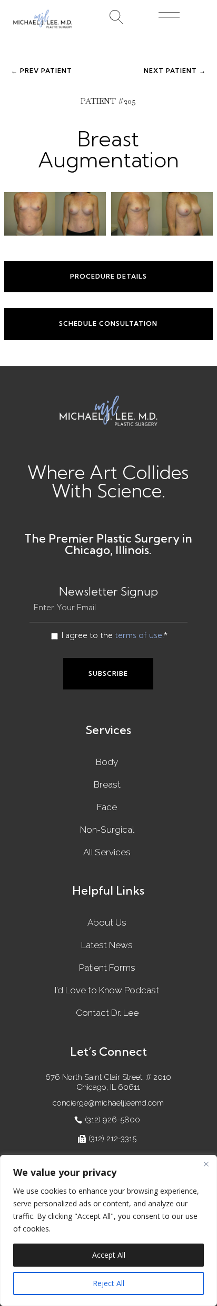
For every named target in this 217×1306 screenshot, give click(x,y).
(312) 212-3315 (112, 1138)
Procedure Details (108, 276)
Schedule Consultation (108, 323)
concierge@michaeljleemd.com (108, 1103)
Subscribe (108, 673)
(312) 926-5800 (112, 1119)
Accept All (108, 1255)
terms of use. (139, 635)
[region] (108, 1230)
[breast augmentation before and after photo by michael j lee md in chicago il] (55, 213)
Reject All (108, 1283)
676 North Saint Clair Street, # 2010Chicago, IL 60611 (108, 1082)
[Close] (206, 1164)
